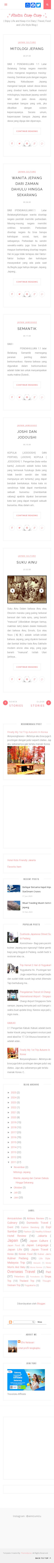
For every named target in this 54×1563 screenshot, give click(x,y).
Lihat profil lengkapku (29, 1348)
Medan (49, 1263)
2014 (13, 1147)
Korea (10, 1254)
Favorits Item (14, 866)
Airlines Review (35, 1218)
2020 (13, 1117)
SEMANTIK (27, 329)
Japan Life (14, 1249)
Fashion (27, 1231)
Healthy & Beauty (43, 1231)
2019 (13, 1122)
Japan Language (27, 322)
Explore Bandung (30, 1227)
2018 (13, 1127)
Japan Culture (27, 42)
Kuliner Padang (17, 1258)
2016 (13, 1137)
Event (10, 1227)
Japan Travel (39, 1249)
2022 (13, 1107)
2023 (13, 1102)
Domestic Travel (37, 1222)
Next (41, 590)
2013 (13, 1152)
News (49, 1267)
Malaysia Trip (16, 1262)
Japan (12, 1240)
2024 (13, 1097)
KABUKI (11, 1023)
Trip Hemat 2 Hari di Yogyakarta (36, 965)
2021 (13, 1112)
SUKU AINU (27, 562)
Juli (16, 1192)
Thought (46, 1281)
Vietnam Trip (13, 1285)
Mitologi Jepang (27, 49)
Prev (12, 590)
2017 (13, 1132)
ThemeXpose (26, 1553)
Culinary (12, 1222)
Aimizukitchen (14, 1218)
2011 (13, 1162)
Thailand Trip (27, 1280)
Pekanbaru (19, 1276)
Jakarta (42, 1236)
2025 (13, 1092)
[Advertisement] (27, 817)
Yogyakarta (30, 1285)
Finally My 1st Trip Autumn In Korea (27, 732)
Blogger (41, 1303)
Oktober (18, 1187)
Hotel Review (16, 1236)
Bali (50, 1218)
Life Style (44, 1258)
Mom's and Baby (16, 1267)
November (19, 1167)
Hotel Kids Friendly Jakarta (21, 860)
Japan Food (13, 1245)
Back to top (42, 1558)
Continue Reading (27, 131)
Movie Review (36, 1267)
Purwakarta (35, 1277)
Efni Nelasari (27, 1342)
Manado (37, 1263)
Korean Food (26, 1254)
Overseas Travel (21, 1271)
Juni (16, 1197)
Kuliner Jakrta (45, 1254)
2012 (13, 1157)
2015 (13, 1142)
